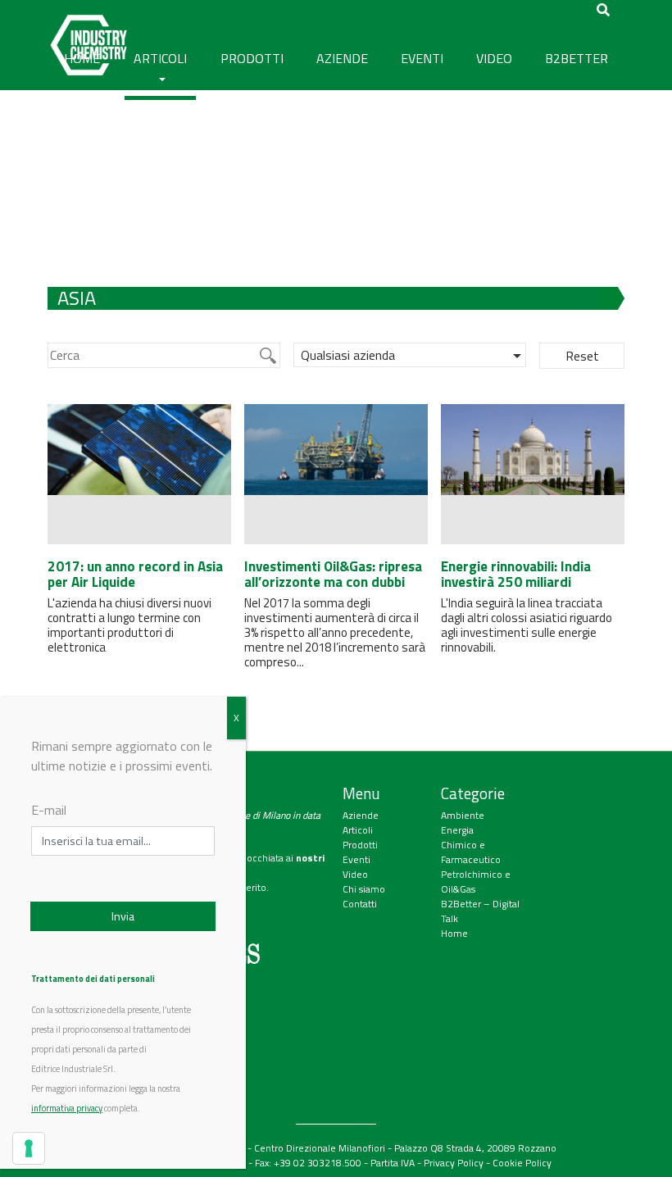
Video (355, 874)
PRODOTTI (252, 58)
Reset (582, 356)
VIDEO (494, 58)
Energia (457, 830)
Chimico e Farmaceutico (471, 852)
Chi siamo (364, 889)
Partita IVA (392, 1162)
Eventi (356, 859)
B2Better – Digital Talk (480, 911)
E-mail (48, 810)
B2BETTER (576, 58)
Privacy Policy (454, 1162)
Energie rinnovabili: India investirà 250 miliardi (516, 574)
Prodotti (360, 844)
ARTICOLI (160, 58)
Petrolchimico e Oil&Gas (476, 881)
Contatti (360, 903)
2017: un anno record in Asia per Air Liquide (135, 574)
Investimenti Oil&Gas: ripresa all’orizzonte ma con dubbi (333, 574)
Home (454, 933)
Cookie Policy (522, 1162)
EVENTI (422, 58)
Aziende (361, 815)
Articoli (358, 830)
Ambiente (462, 815)
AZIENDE (342, 58)
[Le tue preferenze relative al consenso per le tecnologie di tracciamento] (28, 1148)
